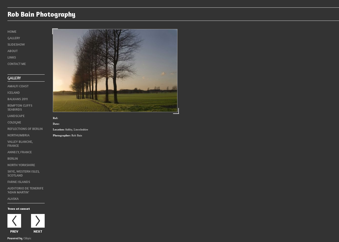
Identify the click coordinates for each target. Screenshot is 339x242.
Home (11, 31)
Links (11, 57)
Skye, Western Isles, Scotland (23, 173)
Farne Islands (18, 182)
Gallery (13, 38)
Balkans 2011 (17, 99)
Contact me (16, 64)
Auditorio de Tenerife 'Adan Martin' (25, 190)
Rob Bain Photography (41, 14)
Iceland (13, 92)
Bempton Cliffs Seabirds (19, 107)
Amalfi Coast (18, 86)
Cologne (14, 122)
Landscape (16, 116)
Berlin (12, 158)
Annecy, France (19, 152)
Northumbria (18, 135)
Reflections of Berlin (25, 129)
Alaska (13, 199)
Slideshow (16, 44)
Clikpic (27, 238)
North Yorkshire (21, 165)
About (12, 51)
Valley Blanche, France (20, 144)
